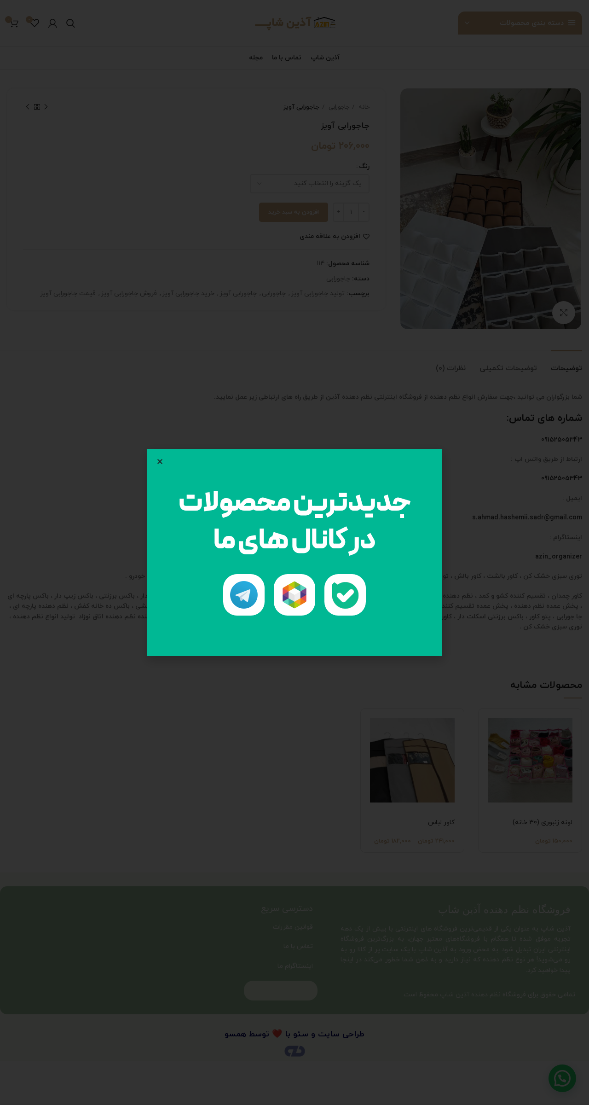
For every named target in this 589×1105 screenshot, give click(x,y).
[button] (159, 461)
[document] (294, 552)
